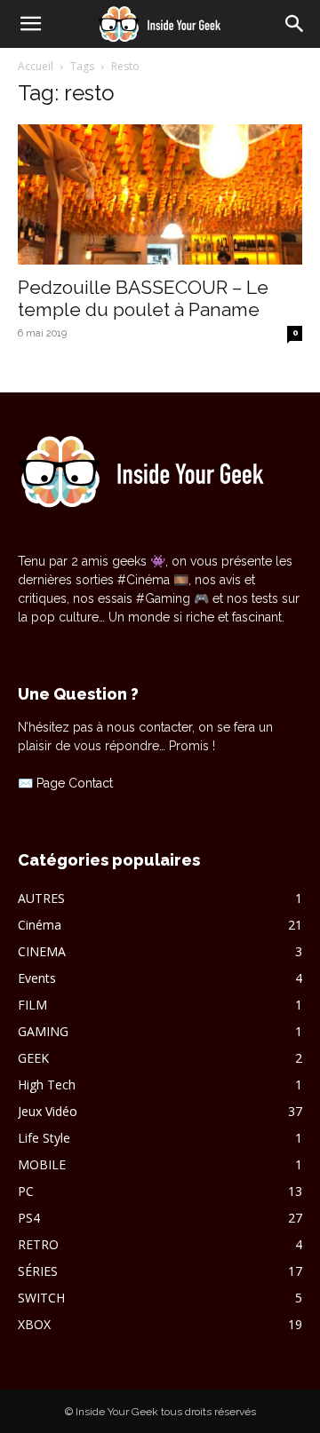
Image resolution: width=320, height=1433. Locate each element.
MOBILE (42, 1164)
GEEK (33, 1057)
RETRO (38, 1244)
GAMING (43, 1031)
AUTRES (41, 898)
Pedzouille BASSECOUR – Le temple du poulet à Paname (143, 298)
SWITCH (41, 1297)
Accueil (35, 66)
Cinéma (39, 924)
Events (37, 978)
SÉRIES (38, 1271)
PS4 (29, 1217)
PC (26, 1191)
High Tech (47, 1084)
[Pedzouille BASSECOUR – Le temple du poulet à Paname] (160, 194)
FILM (32, 1004)
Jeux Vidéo (47, 1111)
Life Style (44, 1137)
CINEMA (42, 951)
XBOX (34, 1324)
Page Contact (74, 783)
